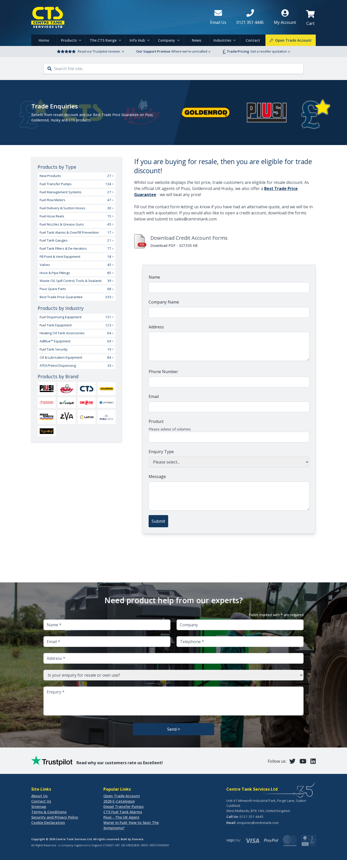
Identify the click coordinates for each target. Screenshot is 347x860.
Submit (158, 521)
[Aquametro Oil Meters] (47, 416)
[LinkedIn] (313, 761)
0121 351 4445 (251, 816)
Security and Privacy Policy (54, 817)
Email (154, 396)
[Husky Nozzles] (67, 388)
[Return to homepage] (116, 17)
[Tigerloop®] (47, 431)
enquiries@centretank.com (258, 822)
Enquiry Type (161, 451)
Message (157, 476)
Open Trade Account (121, 795)
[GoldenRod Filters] (107, 388)
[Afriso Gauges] (107, 402)
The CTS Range (103, 40)
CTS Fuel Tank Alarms (122, 811)
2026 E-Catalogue (119, 801)
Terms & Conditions (49, 811)
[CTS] (87, 389)
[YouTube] (302, 761)
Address (156, 327)
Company (166, 40)
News (196, 40)
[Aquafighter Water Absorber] (47, 403)
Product (156, 421)
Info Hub (137, 40)
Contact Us (41, 801)
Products (69, 40)
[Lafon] (87, 417)
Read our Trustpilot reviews (99, 51)
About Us (39, 795)
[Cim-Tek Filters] (87, 402)
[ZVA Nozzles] (67, 417)
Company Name (164, 302)
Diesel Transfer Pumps (123, 806)
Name (154, 277)
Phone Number (163, 371)
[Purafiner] (107, 417)
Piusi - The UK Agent (121, 817)
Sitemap (38, 806)
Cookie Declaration (48, 822)
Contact (253, 40)
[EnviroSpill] (67, 402)
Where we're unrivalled (189, 51)
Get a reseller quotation (268, 51)
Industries (222, 40)
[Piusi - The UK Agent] (47, 388)
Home (44, 40)
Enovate (137, 839)
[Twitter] (292, 761)
